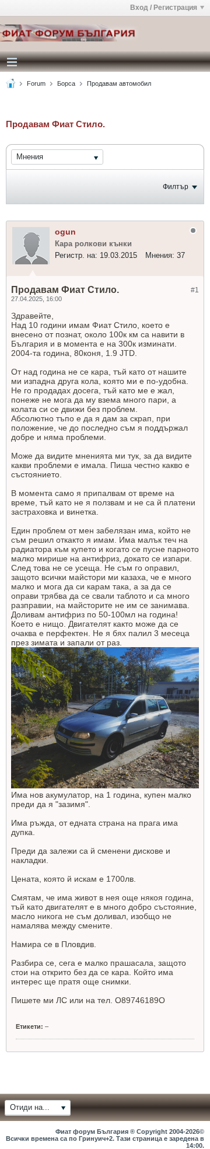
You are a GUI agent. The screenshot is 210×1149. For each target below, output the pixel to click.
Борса (66, 83)
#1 (195, 290)
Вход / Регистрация (163, 8)
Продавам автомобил (119, 83)
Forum (36, 83)
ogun (65, 231)
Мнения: (159, 255)
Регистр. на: (76, 255)
